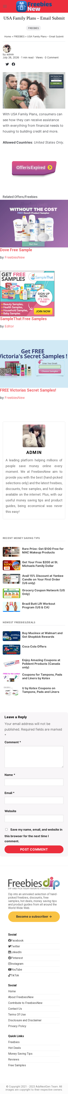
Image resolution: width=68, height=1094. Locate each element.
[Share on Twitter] (6, 64)
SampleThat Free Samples (23, 319)
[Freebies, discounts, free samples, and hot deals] (34, 6)
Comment (13, 742)
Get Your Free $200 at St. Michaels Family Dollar (40, 564)
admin (10, 54)
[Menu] (5, 6)
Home (7, 36)
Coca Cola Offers (34, 646)
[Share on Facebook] (12, 64)
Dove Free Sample (16, 250)
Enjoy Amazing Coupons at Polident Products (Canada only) (41, 663)
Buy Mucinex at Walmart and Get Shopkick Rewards (42, 634)
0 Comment (52, 57)
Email (10, 793)
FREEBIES (33, 28)
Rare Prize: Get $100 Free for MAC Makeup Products (43, 550)
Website (10, 811)
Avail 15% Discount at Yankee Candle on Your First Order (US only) (42, 579)
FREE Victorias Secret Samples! (28, 390)
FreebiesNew (15, 257)
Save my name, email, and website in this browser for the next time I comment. (33, 835)
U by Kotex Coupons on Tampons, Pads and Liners (40, 690)
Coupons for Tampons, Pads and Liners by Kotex (42, 676)
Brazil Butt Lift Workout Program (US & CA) (38, 605)
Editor (9, 326)
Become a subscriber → (34, 916)
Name (10, 775)
